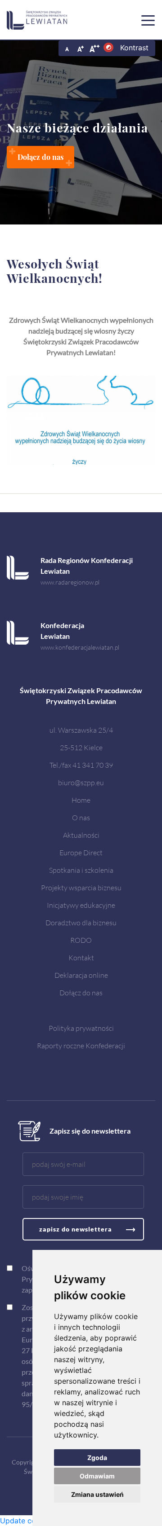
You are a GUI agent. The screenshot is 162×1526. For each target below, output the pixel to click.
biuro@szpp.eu (81, 782)
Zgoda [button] (97, 1457)
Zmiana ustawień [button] (97, 1494)
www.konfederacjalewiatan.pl (79, 647)
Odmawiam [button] (97, 1476)
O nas (81, 817)
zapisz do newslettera (75, 1229)
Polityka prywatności (81, 1028)
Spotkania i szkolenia (81, 870)
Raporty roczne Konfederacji (81, 1045)
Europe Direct (81, 852)
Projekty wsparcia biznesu (81, 887)
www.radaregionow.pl (69, 582)
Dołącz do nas (81, 992)
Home (81, 800)
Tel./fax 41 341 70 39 (81, 765)
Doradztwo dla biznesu (81, 922)
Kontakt (81, 957)
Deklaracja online (81, 975)
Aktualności (81, 835)
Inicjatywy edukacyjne (81, 905)
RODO (81, 940)
